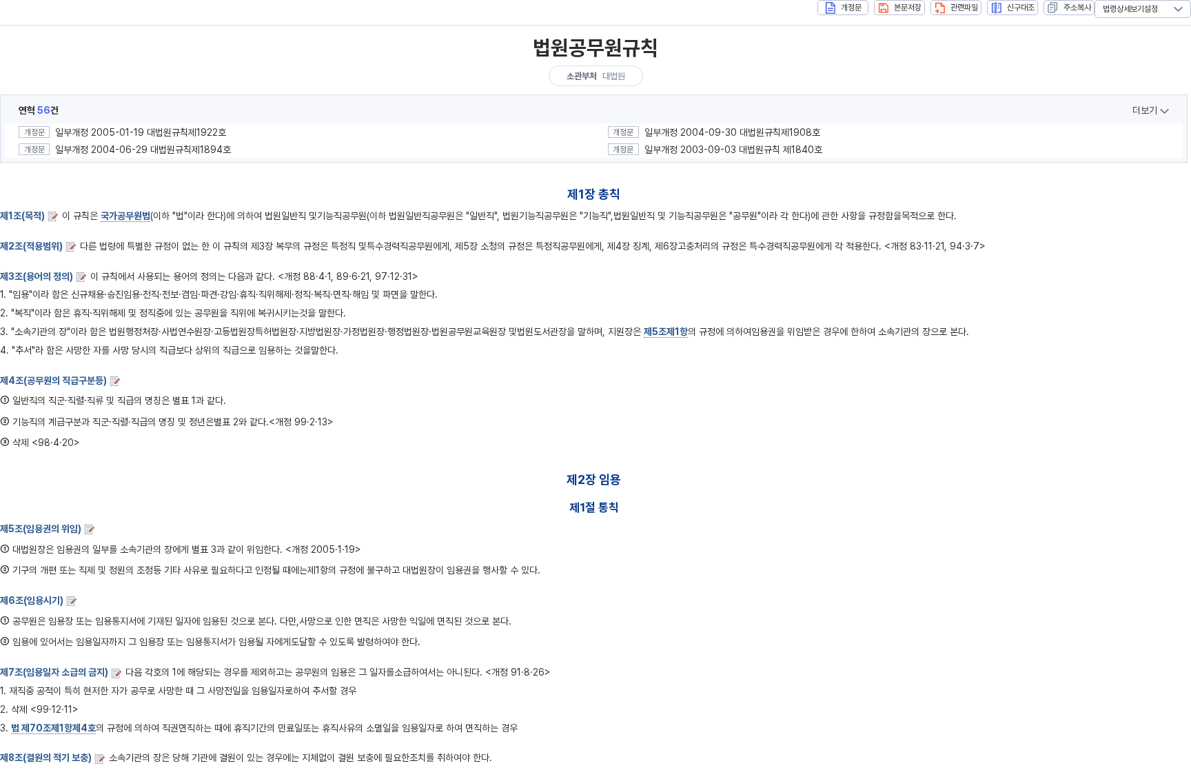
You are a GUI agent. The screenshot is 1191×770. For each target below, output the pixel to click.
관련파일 (964, 7)
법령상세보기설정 (1130, 9)
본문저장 (908, 7)
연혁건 (39, 110)
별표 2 (226, 421)
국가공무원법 (125, 215)
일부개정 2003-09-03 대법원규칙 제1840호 (733, 149)
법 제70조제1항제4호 (53, 727)
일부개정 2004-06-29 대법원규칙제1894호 (143, 149)
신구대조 (1021, 7)
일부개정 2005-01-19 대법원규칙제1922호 (140, 132)
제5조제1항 (666, 331)
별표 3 (204, 549)
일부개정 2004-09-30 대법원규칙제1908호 (732, 132)
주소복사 (1077, 7)
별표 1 (184, 400)
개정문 (851, 7)
